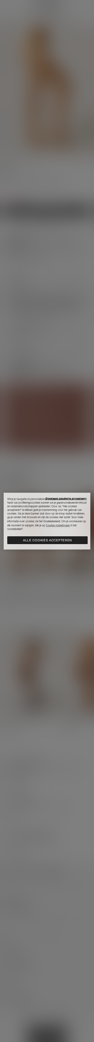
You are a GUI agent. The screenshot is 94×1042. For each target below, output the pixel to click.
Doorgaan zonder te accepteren (66, 498)
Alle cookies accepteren (47, 540)
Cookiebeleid (51, 521)
